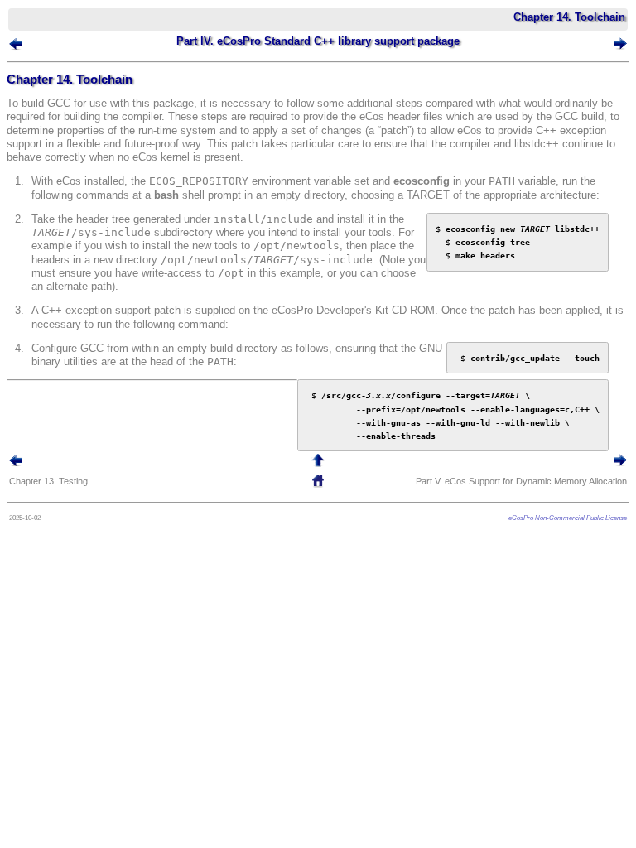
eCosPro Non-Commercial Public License (567, 517)
